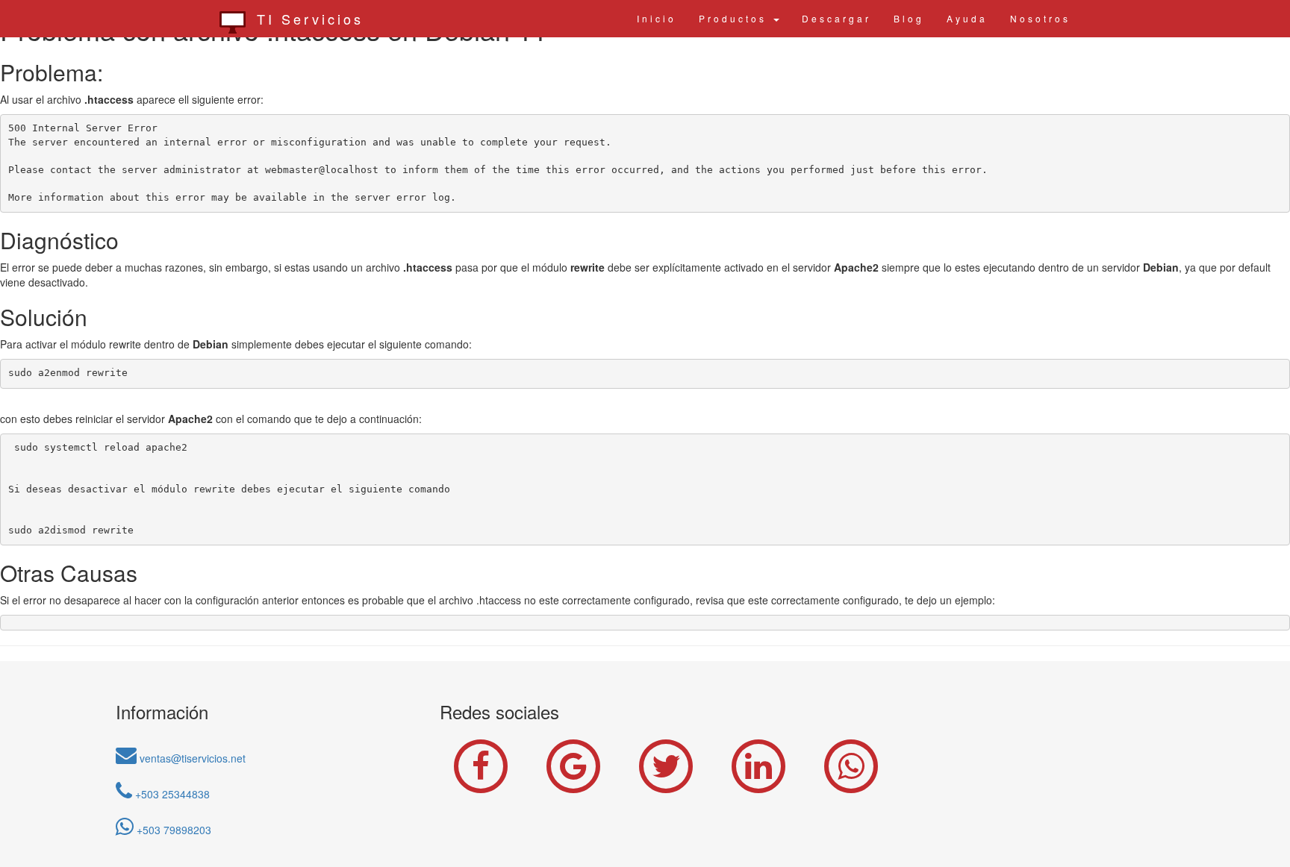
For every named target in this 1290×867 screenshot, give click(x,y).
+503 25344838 (171, 793)
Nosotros (1040, 18)
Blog (909, 18)
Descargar (836, 18)
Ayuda (967, 18)
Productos (735, 18)
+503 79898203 (172, 829)
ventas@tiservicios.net (191, 758)
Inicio (656, 18)
